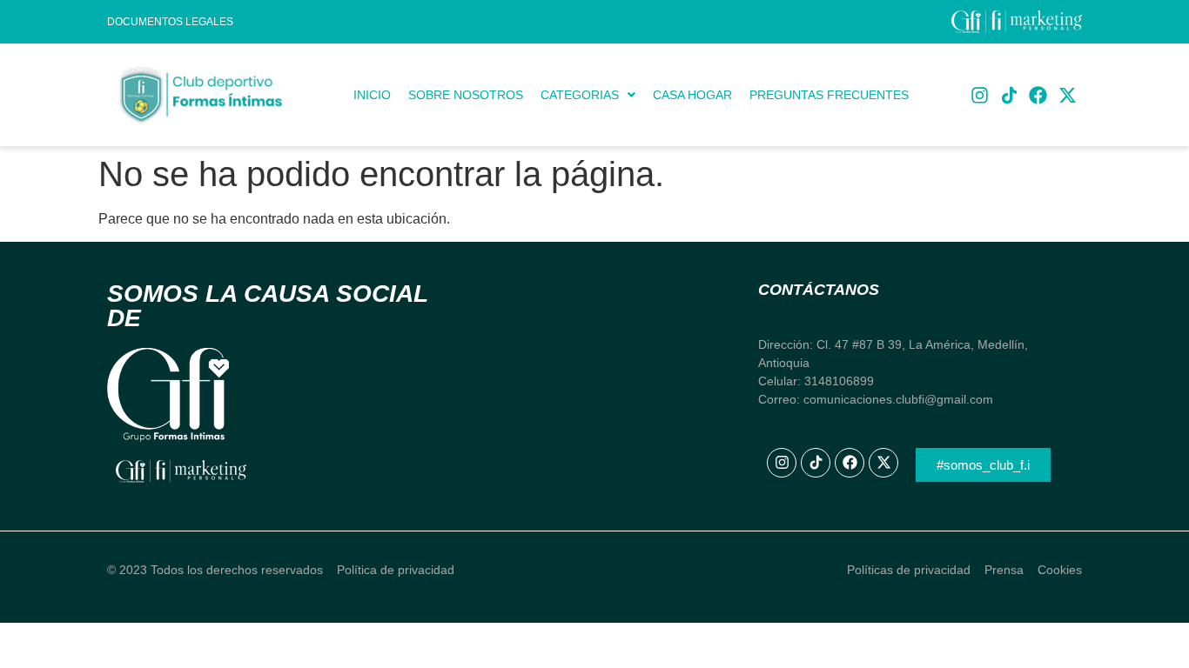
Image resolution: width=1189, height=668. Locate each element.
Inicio (372, 95)
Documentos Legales (170, 22)
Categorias (580, 95)
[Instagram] (980, 95)
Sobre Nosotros (465, 95)
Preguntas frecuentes (829, 95)
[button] (588, 95)
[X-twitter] (1067, 95)
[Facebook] (1038, 95)
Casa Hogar (692, 95)
